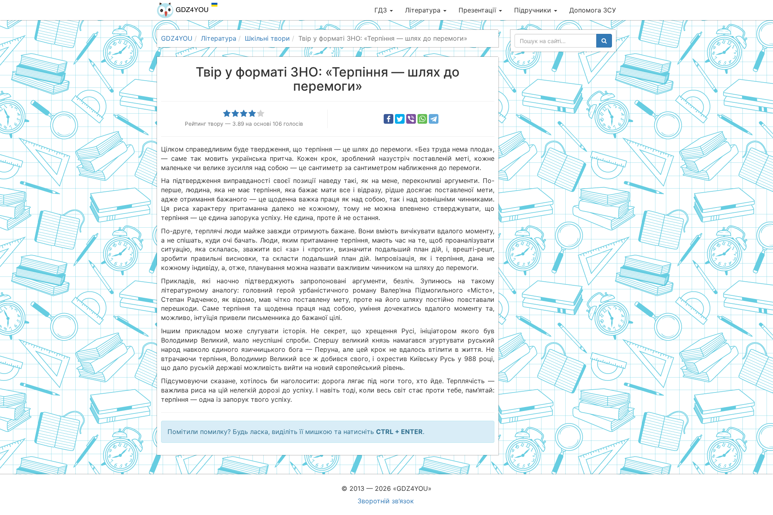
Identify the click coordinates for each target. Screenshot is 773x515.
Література (423, 10)
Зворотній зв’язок (386, 501)
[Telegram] (433, 119)
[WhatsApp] (422, 119)
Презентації (478, 10)
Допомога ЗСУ (592, 10)
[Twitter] (400, 119)
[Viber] (411, 119)
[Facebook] (388, 119)
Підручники (533, 10)
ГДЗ (381, 10)
